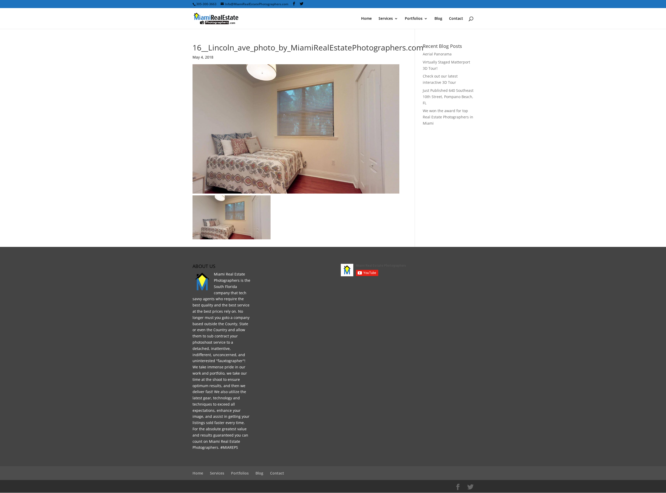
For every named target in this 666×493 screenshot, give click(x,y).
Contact (456, 19)
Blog (438, 19)
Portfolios (413, 19)
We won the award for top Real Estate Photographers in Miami (448, 117)
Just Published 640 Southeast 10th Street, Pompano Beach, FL (448, 96)
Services (386, 19)
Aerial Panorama (437, 54)
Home (366, 19)
